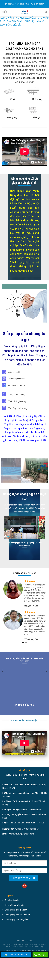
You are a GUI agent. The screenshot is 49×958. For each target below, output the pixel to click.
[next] (46, 679)
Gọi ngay (42, 954)
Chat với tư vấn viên (18, 954)
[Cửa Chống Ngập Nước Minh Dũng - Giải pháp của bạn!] (24, 12)
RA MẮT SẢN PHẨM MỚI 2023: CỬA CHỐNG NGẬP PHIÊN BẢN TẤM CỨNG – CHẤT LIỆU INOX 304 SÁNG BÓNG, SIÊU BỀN (24, 21)
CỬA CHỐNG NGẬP (21, 947)
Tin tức (42, 947)
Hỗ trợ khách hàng (14, 949)
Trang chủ (7, 947)
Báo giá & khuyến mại (34, 949)
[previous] (2, 679)
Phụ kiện (33, 947)
